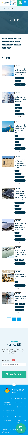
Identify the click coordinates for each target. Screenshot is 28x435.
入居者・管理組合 (19, 114)
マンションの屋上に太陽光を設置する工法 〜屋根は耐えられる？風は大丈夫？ (20, 226)
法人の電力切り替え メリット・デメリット (20, 276)
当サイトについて (9, 398)
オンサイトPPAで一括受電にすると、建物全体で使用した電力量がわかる (20, 99)
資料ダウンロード (21, 407)
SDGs (4, 47)
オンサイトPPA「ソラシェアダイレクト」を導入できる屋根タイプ (20, 253)
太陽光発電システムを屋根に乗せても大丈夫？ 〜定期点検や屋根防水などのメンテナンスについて (20, 195)
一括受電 (17, 111)
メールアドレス (8, 360)
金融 (9, 47)
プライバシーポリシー (21, 421)
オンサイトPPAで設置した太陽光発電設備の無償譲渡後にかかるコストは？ (20, 72)
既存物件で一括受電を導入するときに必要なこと (20, 298)
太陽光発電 (17, 38)
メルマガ (18, 416)
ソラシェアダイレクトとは (9, 411)
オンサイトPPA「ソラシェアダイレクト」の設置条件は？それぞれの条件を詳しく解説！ (20, 163)
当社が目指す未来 (21, 398)
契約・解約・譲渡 (19, 176)
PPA (12, 41)
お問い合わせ (7, 420)
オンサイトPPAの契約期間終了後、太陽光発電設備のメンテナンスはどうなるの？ (20, 128)
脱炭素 (17, 41)
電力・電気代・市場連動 (19, 285)
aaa (14, 384)
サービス (18, 65)
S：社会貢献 (5, 41)
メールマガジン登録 (20, 430)
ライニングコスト (19, 77)
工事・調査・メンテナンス (19, 85)
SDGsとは (19, 402)
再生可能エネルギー (7, 44)
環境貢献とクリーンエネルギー (9, 404)
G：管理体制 (17, 44)
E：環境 (10, 38)
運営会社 (6, 416)
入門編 (4, 38)
